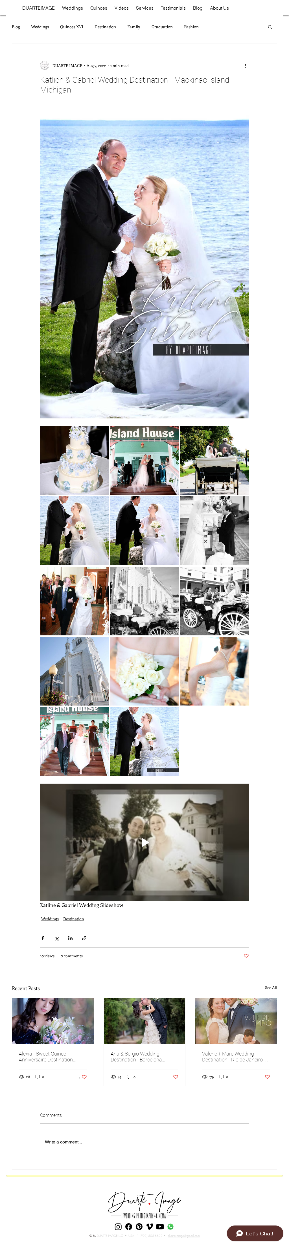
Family (133, 26)
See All (271, 987)
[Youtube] (160, 1226)
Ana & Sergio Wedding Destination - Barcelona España (136, 1057)
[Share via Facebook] (42, 938)
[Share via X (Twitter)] (56, 938)
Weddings (40, 26)
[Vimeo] (149, 1226)
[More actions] (245, 65)
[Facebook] (128, 1226)
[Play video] (144, 842)
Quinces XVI (71, 26)
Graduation (162, 26)
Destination (105, 26)
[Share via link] (84, 938)
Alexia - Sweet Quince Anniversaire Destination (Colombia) (46, 1057)
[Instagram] (118, 1226)
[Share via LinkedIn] (70, 938)
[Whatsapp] (170, 1226)
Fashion (191, 26)
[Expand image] (74, 460)
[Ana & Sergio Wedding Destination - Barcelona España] (144, 1021)
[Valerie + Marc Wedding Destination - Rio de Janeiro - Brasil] (236, 1021)
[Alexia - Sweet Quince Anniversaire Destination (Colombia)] (53, 1021)
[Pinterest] (139, 1226)
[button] (270, 26)
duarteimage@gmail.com (184, 1235)
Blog (16, 26)
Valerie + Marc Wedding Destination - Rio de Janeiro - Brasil (233, 1057)
